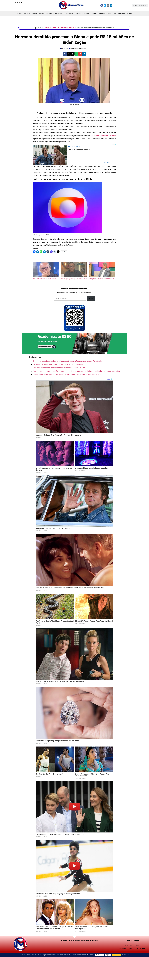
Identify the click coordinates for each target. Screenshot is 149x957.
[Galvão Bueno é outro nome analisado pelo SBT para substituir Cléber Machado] (74, 269)
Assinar (91, 298)
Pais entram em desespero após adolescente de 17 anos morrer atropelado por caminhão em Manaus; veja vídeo (76, 371)
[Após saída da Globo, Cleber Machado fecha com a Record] (102, 269)
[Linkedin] (111, 5)
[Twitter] (105, 5)
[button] (65, 54)
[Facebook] (101, 5)
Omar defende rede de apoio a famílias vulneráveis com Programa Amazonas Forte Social (67, 361)
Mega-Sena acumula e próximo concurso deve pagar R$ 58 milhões (58, 364)
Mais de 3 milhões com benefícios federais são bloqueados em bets (59, 368)
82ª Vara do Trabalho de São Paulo (103, 136)
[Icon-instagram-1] (108, 5)
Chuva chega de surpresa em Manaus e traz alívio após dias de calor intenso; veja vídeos (67, 374)
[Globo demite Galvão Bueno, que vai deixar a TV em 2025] (46, 269)
